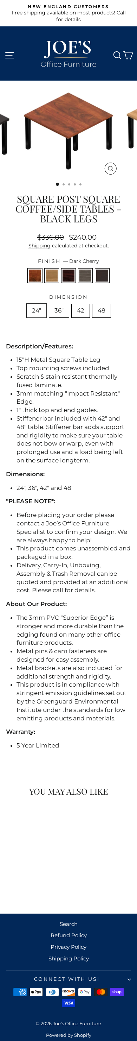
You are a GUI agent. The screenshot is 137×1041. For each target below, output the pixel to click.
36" (59, 310)
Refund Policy (69, 935)
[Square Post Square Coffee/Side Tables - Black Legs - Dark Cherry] (13, 889)
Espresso (102, 276)
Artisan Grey (85, 276)
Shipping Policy (68, 958)
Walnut (52, 276)
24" (36, 310)
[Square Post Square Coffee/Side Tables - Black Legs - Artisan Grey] (37, 889)
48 (101, 310)
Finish (68, 261)
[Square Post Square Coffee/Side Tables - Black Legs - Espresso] (45, 889)
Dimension (68, 297)
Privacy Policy (68, 947)
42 (80, 310)
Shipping (39, 245)
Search (69, 924)
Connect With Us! (67, 979)
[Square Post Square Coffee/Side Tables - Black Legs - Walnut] (21, 889)
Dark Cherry (35, 276)
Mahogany (68, 276)
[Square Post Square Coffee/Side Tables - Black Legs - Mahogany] (29, 889)
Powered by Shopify (68, 1035)
